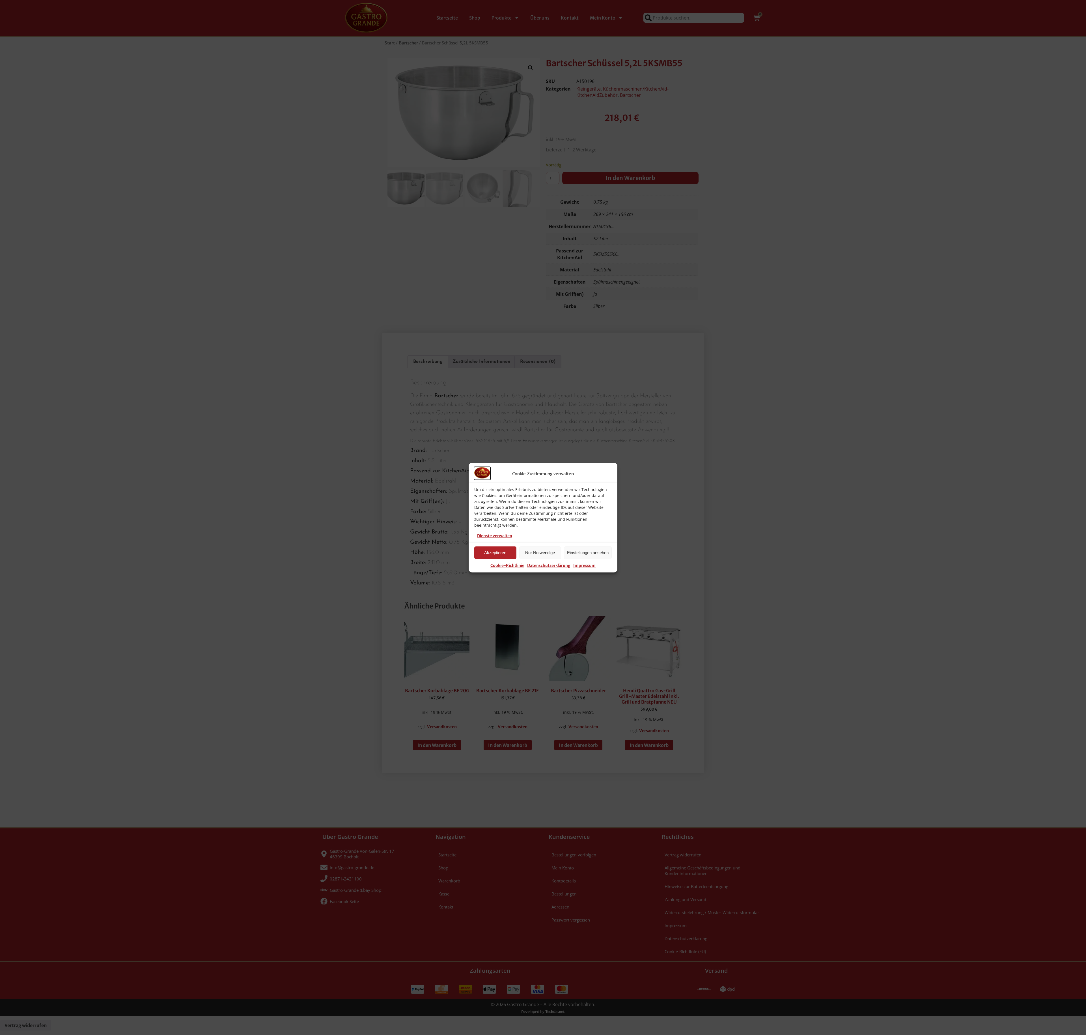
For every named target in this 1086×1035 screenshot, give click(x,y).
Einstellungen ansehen (588, 552)
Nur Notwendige (540, 552)
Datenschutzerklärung (548, 565)
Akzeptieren (495, 552)
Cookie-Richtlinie (507, 565)
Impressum (584, 565)
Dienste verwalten (494, 535)
